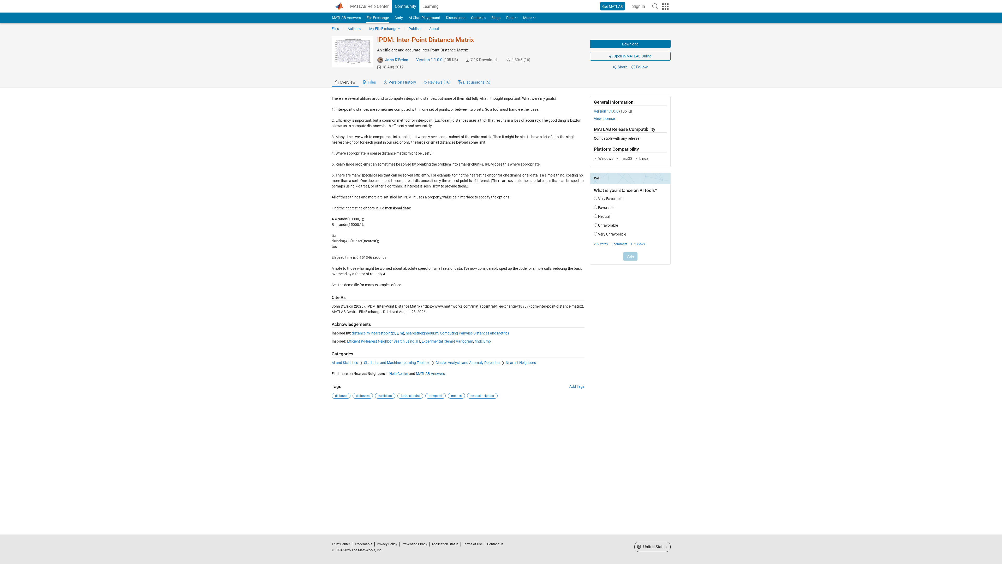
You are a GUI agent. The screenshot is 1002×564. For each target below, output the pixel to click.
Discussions (455, 18)
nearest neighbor (482, 396)
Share (623, 67)
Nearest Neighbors (521, 363)
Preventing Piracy (414, 544)
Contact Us (495, 544)
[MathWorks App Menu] (665, 6)
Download (630, 44)
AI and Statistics (345, 363)
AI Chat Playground (424, 18)
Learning (430, 6)
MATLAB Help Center (369, 6)
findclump (483, 341)
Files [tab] (371, 82)
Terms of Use (473, 544)
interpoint (435, 396)
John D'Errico (396, 59)
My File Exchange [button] (383, 29)
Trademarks (363, 544)
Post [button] (510, 18)
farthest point (410, 396)
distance (341, 396)
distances (362, 396)
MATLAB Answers (346, 18)
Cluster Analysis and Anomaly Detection (468, 363)
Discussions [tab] (476, 82)
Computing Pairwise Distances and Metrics (474, 333)
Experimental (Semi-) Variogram (447, 341)
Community (405, 6)
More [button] (527, 18)
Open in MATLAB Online (632, 56)
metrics (456, 396)
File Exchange (378, 18)
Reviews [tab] (438, 82)
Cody (399, 18)
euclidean (385, 396)
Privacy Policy (387, 544)
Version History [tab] (401, 82)
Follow (642, 67)
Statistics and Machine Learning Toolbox (397, 363)
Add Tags (576, 386)
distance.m (361, 333)
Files (335, 29)
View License (604, 118)
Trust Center (341, 544)
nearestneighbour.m (422, 333)
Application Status (445, 544)
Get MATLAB (612, 6)
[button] (655, 6)
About (434, 29)
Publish (415, 29)
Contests (478, 18)
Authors (354, 29)
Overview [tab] (347, 82)
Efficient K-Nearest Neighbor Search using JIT (383, 341)
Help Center (398, 374)
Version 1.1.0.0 (429, 59)
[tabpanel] (501, 251)
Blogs (495, 18)
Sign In (638, 6)
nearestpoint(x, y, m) (387, 333)
